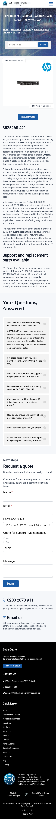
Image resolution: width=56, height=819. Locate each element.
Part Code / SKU (13, 518)
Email (7, 505)
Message (9, 561)
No (7, 542)
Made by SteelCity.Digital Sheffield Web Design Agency (28, 794)
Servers (27, 30)
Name (8, 492)
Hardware (16, 30)
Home (5, 30)
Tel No (7, 547)
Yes (7, 538)
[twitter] (48, 780)
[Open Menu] (51, 4)
